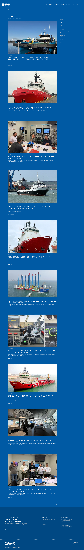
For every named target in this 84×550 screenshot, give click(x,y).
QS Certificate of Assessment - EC (67, 520)
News (61, 17)
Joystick (61, 36)
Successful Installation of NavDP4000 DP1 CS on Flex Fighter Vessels (30, 440)
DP (60, 28)
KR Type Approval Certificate (66, 525)
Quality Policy (75, 543)
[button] (78, 4)
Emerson (61, 32)
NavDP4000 (62, 39)
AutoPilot (61, 26)
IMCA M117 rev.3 (63, 33)
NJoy (60, 40)
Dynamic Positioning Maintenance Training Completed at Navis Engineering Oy (32, 157)
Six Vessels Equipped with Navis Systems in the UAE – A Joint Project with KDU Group (32, 351)
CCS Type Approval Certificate (66, 526)
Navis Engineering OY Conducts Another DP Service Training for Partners (30, 490)
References (62, 19)
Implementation (62, 35)
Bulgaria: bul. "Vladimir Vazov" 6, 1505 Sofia (49, 521)
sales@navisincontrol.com (46, 522)
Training (61, 42)
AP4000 (61, 25)
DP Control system (63, 29)
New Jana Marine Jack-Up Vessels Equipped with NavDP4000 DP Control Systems (32, 301)
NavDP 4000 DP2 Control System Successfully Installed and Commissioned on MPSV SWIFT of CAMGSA (30, 396)
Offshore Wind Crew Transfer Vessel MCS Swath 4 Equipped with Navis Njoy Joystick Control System (29, 58)
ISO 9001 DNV (63, 521)
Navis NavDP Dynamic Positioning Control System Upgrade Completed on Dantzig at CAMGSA (29, 257)
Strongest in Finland (64, 527)
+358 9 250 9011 (44, 524)
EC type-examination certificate (66, 519)
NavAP (61, 38)
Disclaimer (76, 542)
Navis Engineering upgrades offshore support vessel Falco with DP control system (30, 207)
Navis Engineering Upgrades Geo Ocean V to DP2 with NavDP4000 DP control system (30, 108)
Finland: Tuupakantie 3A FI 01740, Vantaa (49, 519)
